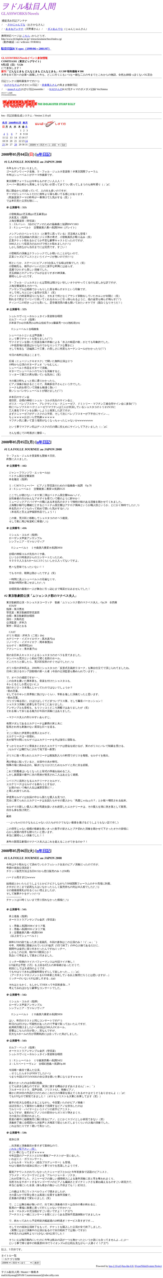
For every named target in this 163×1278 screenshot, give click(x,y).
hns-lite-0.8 (127, 1266)
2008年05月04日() (17, 154)
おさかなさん (12, 85)
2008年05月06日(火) (17, 851)
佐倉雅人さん (49, 85)
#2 (5, 595)
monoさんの (14, 89)
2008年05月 (15, 122)
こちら (26, 35)
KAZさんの (55, 89)
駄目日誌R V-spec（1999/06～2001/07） (26, 48)
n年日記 (43, 154)
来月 (25, 122)
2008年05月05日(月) (17, 442)
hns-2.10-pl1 (115, 1266)
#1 (5, 161)
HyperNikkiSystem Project (148, 1266)
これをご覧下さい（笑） (23, 1149)
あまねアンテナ (14, 29)
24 (26, 141)
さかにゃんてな (16, 24)
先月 (4, 122)
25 (3, 144)
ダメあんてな (55, 29)
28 (15, 144)
